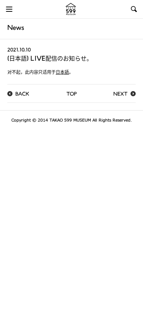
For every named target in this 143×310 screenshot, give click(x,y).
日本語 (62, 73)
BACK (22, 94)
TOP (71, 94)
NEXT (120, 94)
